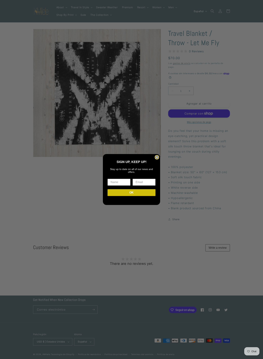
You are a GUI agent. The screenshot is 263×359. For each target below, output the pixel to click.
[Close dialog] (157, 157)
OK (131, 192)
